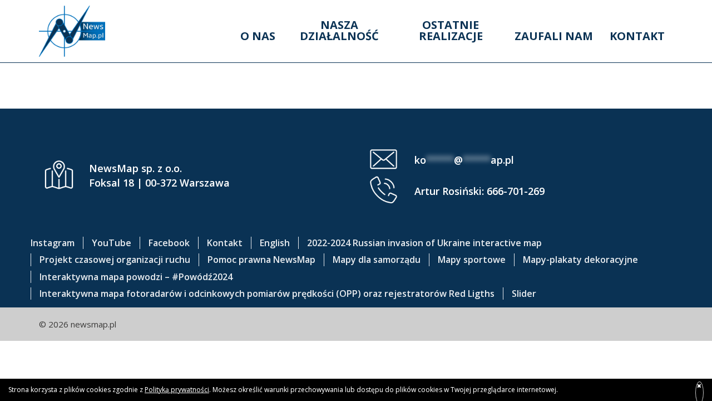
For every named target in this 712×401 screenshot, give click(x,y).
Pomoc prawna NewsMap (261, 259)
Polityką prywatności (177, 389)
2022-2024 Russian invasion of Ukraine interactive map (424, 243)
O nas (257, 35)
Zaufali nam (554, 35)
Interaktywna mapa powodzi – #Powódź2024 (136, 277)
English (275, 243)
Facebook (169, 243)
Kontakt (637, 35)
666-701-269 (516, 191)
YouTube (111, 243)
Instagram (53, 243)
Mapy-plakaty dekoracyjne (580, 259)
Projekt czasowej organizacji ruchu (114, 259)
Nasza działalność (339, 30)
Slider (524, 293)
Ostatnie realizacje (451, 30)
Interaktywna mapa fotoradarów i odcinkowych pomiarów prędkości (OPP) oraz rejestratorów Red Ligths (267, 293)
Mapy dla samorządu (377, 259)
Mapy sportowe (472, 259)
